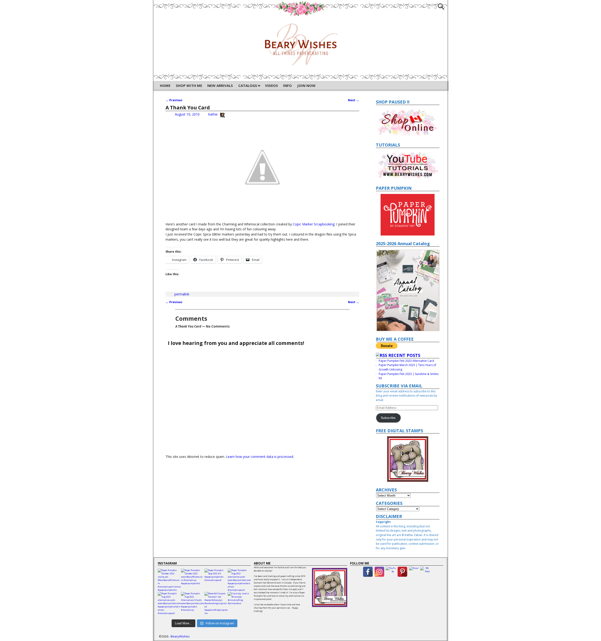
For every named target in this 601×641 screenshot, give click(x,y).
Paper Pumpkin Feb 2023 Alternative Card (406, 361)
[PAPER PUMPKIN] (408, 215)
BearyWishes (180, 636)
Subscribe (388, 418)
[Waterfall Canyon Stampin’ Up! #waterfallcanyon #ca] (216, 603)
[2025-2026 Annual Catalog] (408, 290)
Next (353, 100)
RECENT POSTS (404, 355)
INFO (287, 85)
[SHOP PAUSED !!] (408, 122)
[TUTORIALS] (408, 165)
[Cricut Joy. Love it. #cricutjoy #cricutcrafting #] (239, 603)
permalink (181, 294)
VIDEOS (271, 85)
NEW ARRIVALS (220, 85)
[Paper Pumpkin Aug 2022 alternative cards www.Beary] (239, 580)
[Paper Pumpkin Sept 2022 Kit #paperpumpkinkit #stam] (216, 580)
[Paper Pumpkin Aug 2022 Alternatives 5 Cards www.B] (192, 603)
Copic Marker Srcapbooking (314, 224)
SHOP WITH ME (189, 85)
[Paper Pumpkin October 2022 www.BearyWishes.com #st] (192, 580)
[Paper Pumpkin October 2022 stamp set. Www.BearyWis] (169, 580)
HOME (165, 85)
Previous (174, 100)
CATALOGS (247, 85)
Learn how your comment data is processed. (260, 456)
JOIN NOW (306, 85)
